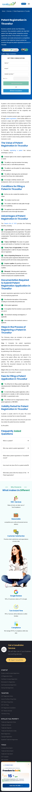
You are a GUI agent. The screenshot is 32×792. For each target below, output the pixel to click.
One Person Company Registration (9, 679)
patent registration (11, 118)
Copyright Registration (6, 736)
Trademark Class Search (7, 753)
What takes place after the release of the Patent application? (16, 474)
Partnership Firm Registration (8, 682)
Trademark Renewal (6, 725)
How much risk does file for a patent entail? (16, 465)
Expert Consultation (17, 660)
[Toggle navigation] (29, 3)
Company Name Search (7, 748)
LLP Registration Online (6, 676)
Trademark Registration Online (8, 722)
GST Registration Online (7, 696)
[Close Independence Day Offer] (28, 764)
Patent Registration (5, 733)
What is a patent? (16, 441)
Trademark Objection (6, 728)
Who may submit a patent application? (16, 448)
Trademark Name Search (7, 751)
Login (24, 3)
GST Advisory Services (6, 710)
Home (3, 11)
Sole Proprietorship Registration (8, 685)
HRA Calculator (4, 759)
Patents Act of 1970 (10, 223)
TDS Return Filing (5, 713)
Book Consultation (16, 91)
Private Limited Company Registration (10, 673)
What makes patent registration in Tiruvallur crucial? (16, 457)
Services (9, 11)
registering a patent (16, 150)
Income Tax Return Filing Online (8, 699)
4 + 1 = (5, 78)
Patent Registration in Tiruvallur (22, 11)
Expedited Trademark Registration (9, 739)
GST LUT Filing (5, 705)
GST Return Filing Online (7, 702)
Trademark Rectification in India (8, 730)
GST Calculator (5, 756)
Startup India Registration (7, 687)
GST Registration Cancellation (8, 707)
